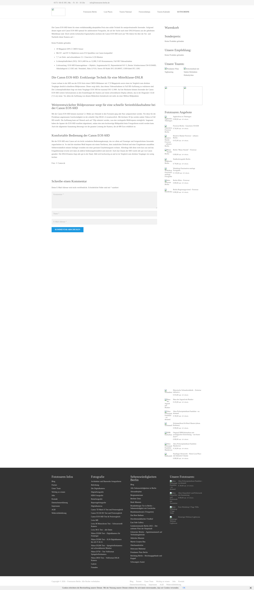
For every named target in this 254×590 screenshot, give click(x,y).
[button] (98, 12)
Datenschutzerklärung (60, 503)
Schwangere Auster (137, 562)
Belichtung (95, 485)
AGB (53, 510)
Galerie (93, 564)
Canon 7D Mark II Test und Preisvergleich (107, 510)
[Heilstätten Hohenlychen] (193, 76)
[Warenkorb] (199, 12)
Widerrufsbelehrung (59, 513)
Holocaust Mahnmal (137, 549)
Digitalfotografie (97, 492)
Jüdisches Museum (137, 538)
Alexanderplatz (136, 492)
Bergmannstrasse (136, 495)
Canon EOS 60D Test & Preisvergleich (105, 517)
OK (184, 588)
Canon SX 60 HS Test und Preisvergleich (106, 513)
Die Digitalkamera (98, 488)
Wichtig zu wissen (58, 492)
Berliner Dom (135, 499)
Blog (53, 481)
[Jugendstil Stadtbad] (193, 95)
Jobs (53, 495)
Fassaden (94, 567)
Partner (54, 485)
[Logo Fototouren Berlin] (58, 12)
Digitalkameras (96, 506)
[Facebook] (197, 3)
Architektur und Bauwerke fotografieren (106, 481)
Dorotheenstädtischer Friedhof (141, 519)
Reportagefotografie (98, 503)
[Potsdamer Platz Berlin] (174, 76)
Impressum (56, 506)
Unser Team (56, 488)
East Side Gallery (137, 522)
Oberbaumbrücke (136, 545)
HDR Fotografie (97, 495)
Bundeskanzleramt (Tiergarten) (142, 512)
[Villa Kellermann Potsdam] (174, 95)
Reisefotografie (96, 499)
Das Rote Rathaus (137, 515)
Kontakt (55, 499)
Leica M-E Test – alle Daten (101, 530)
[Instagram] (200, 3)
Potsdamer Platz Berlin (139, 552)
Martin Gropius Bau (137, 542)
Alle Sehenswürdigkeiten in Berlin (143, 488)
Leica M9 (94, 520)
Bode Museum (135, 502)
